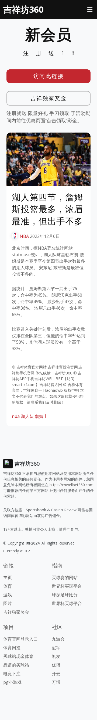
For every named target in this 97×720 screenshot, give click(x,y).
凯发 (56, 656)
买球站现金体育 (18, 656)
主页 (7, 577)
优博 (56, 665)
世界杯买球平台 (67, 586)
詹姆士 (41, 416)
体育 (7, 586)
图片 (7, 603)
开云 (56, 674)
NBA (24, 236)
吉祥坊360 (23, 9)
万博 (56, 682)
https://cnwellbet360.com (71, 484)
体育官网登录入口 (20, 639)
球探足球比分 (65, 595)
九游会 (58, 639)
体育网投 (11, 648)
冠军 (56, 648)
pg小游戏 (12, 682)
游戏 (7, 595)
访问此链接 (48, 76)
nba (16, 416)
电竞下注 (11, 674)
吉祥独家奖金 (48, 98)
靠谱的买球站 (16, 665)
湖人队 (27, 416)
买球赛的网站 (65, 577)
